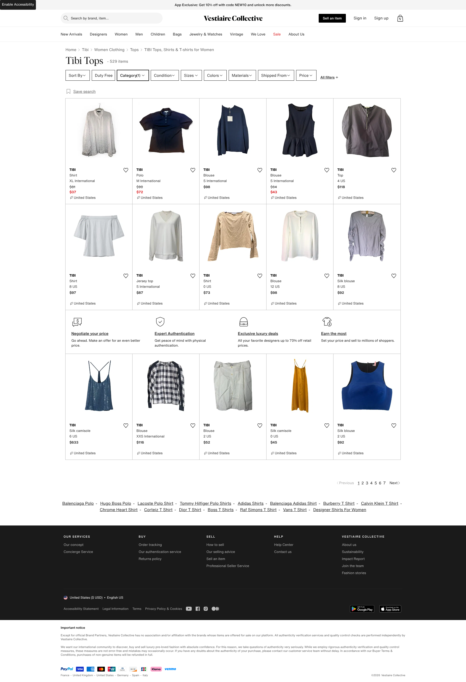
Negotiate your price (89, 333)
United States (105, 675)
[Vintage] (247, 34)
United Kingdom (83, 675)
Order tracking (150, 544)
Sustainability (353, 551)
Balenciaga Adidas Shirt (293, 503)
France (65, 675)
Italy (145, 675)
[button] (400, 18)
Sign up (381, 18)
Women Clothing (109, 49)
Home (71, 49)
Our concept (73, 544)
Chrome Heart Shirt (119, 510)
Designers (98, 34)
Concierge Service (78, 551)
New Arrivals (71, 34)
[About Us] (308, 34)
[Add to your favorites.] (126, 170)
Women (121, 34)
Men (139, 34)
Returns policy (150, 558)
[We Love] (269, 34)
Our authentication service (160, 551)
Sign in (360, 18)
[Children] (169, 34)
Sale (277, 34)
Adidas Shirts (251, 503)
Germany (123, 675)
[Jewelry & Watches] (226, 34)
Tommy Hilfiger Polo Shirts (205, 503)
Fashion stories (354, 573)
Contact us (283, 551)
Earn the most (334, 333)
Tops (134, 49)
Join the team (353, 565)
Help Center (283, 544)
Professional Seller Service (227, 565)
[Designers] (111, 34)
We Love (258, 34)
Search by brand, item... (90, 18)
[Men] (147, 34)
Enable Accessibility (18, 4)
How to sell (215, 544)
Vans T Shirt (295, 510)
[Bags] (185, 34)
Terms (136, 608)
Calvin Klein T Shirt (380, 503)
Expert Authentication (175, 333)
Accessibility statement (81, 608)
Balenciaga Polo (78, 503)
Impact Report (353, 558)
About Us (296, 34)
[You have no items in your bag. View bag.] (400, 18)
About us (349, 544)
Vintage (236, 34)
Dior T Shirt (190, 510)
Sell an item (332, 18)
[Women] (131, 34)
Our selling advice (220, 551)
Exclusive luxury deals (258, 333)
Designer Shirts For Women (339, 510)
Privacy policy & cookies (163, 608)
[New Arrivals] (86, 34)
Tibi (85, 49)
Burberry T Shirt (339, 503)
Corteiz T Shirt (158, 510)
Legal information (115, 608)
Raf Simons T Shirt (258, 510)
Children (158, 34)
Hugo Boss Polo (115, 503)
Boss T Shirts (221, 510)
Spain (135, 675)
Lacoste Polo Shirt (155, 503)
